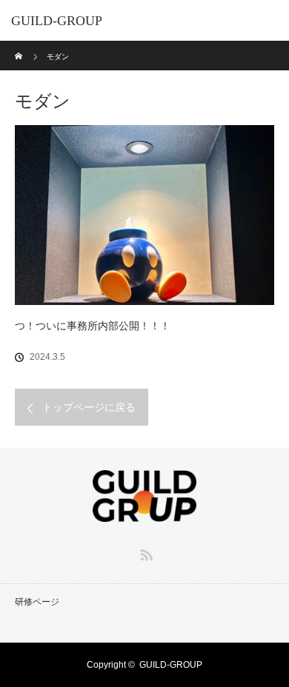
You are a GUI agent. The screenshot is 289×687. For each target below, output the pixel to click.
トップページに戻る (89, 407)
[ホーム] (19, 46)
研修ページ (37, 602)
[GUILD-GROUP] (144, 511)
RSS (144, 552)
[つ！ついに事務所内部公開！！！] (144, 215)
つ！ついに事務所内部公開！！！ (92, 326)
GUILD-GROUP (56, 20)
